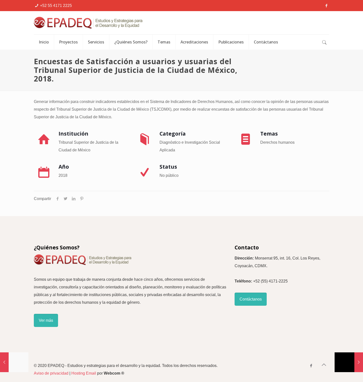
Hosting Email (83, 373)
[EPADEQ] (114, 22)
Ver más (46, 320)
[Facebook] (326, 5)
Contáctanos (251, 299)
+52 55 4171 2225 (56, 5)
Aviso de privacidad (51, 373)
